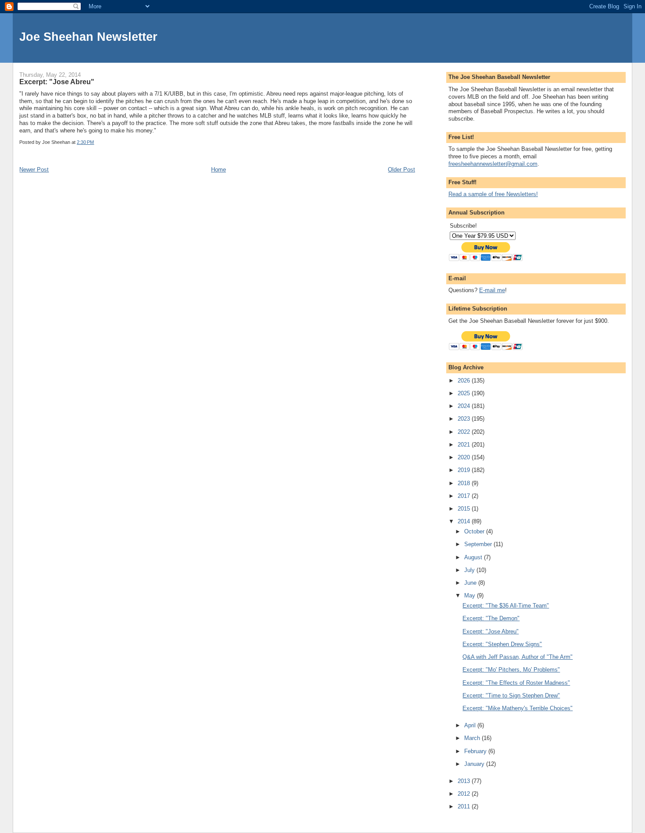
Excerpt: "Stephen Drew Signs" (502, 644)
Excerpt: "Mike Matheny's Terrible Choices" (517, 708)
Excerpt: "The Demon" (491, 618)
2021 (465, 444)
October (475, 531)
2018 (465, 483)
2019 (465, 470)
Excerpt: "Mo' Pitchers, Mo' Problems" (511, 669)
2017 (465, 496)
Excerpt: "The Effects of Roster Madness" (516, 682)
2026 (465, 380)
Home (218, 169)
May (470, 595)
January (475, 764)
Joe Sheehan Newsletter (88, 36)
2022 (465, 432)
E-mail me (492, 290)
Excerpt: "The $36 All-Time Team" (505, 605)
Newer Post (34, 169)
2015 (465, 508)
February (476, 751)
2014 (465, 521)
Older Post (401, 169)
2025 (465, 393)
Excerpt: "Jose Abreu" (490, 631)
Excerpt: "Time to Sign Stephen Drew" (511, 695)
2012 (465, 793)
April (470, 725)
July (470, 570)
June (471, 582)
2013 (465, 781)
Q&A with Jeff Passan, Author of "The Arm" (517, 657)
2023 (465, 418)
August (474, 557)
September (479, 544)
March (473, 738)
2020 (465, 457)
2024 (465, 406)
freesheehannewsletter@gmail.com (493, 164)
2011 (465, 806)
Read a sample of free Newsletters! (493, 194)
